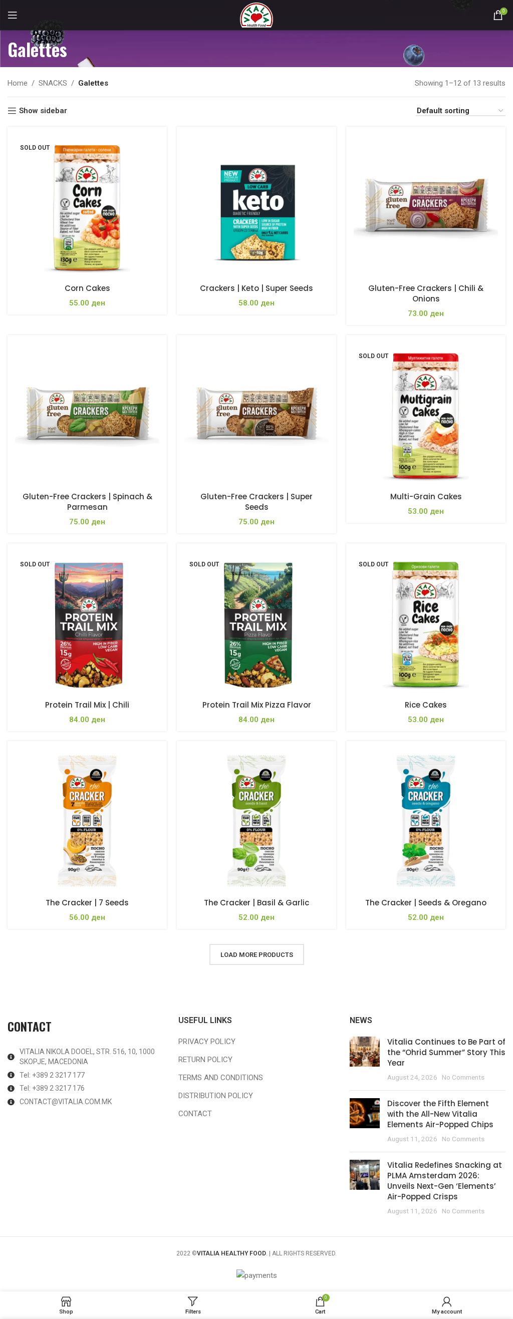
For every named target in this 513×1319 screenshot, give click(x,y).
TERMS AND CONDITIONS (220, 1077)
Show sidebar (43, 110)
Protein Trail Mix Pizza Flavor (256, 705)
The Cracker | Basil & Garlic (256, 902)
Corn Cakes (87, 288)
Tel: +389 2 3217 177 (52, 1075)
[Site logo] (256, 14)
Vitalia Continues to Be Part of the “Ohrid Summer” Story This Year (446, 1052)
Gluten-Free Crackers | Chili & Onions (425, 293)
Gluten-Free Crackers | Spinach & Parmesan (87, 501)
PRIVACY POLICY (206, 1041)
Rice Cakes (426, 705)
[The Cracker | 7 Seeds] (87, 821)
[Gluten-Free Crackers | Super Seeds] (256, 415)
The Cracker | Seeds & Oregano (425, 902)
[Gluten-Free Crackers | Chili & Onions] (426, 206)
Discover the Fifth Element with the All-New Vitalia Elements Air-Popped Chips (440, 1114)
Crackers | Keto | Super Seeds (256, 288)
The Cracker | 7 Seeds (87, 902)
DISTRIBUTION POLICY (215, 1095)
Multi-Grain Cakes (426, 496)
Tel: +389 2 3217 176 (52, 1088)
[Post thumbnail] (365, 1060)
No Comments (463, 1077)
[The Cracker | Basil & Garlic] (256, 821)
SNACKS (53, 83)
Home (18, 83)
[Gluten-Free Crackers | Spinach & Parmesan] (87, 415)
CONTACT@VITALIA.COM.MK (66, 1102)
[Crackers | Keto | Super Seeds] (256, 206)
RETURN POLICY (205, 1059)
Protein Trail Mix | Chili (87, 705)
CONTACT (195, 1113)
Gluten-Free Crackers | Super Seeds (256, 501)
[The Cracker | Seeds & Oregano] (426, 821)
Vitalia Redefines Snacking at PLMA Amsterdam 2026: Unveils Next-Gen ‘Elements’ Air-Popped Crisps (444, 1181)
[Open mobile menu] (13, 15)
